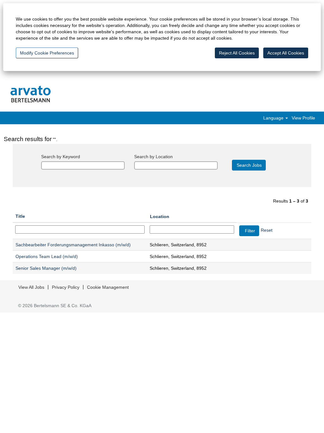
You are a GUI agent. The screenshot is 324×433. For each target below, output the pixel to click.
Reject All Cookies (237, 52)
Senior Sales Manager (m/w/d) (46, 268)
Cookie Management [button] (108, 287)
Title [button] (20, 216)
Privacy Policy (65, 287)
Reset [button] (266, 230)
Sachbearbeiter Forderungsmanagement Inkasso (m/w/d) (73, 244)
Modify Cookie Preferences (47, 52)
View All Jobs (31, 287)
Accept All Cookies (285, 52)
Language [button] (274, 117)
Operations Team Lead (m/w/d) (47, 256)
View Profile (303, 117)
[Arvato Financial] (31, 94)
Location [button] (159, 216)
